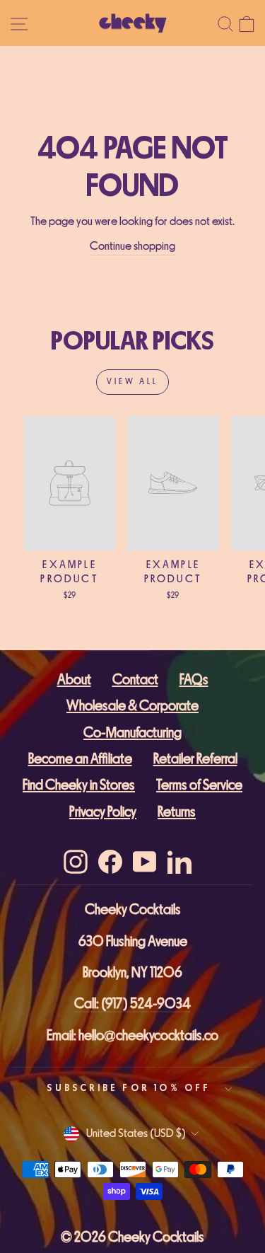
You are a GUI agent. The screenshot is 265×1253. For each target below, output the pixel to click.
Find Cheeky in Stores (79, 785)
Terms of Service (199, 785)
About (74, 679)
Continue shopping (132, 246)
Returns (177, 811)
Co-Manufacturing (132, 732)
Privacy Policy (102, 811)
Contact (135, 679)
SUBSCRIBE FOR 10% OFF (129, 1088)
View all (132, 381)
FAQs (193, 679)
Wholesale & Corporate (132, 705)
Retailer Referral (195, 758)
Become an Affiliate (80, 758)
